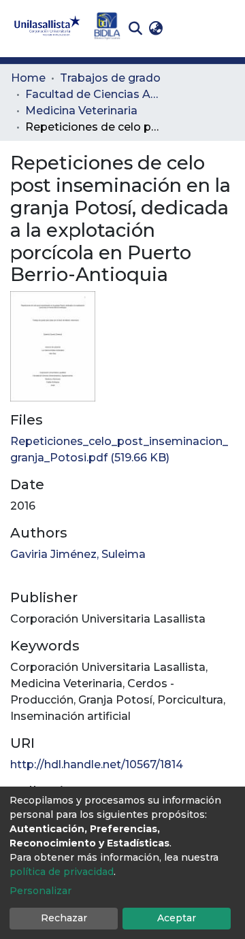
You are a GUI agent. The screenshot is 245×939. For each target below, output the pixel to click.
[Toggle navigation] (224, 29)
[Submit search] (135, 28)
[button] (155, 28)
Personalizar (40, 891)
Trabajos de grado (110, 77)
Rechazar (64, 918)
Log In (187, 28)
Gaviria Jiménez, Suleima (78, 554)
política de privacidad (62, 872)
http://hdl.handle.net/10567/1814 (96, 764)
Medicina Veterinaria (81, 110)
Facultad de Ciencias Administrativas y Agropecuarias (93, 94)
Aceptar (176, 918)
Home (28, 77)
